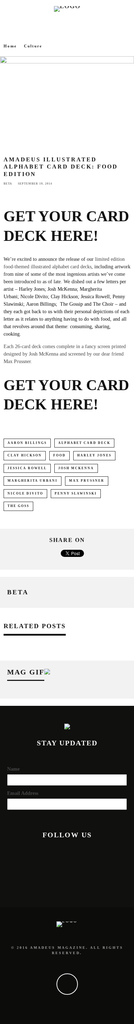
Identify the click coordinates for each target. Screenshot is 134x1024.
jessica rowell (27, 468)
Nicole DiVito (25, 493)
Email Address (22, 793)
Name (13, 769)
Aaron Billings (27, 443)
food (59, 455)
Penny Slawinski (76, 493)
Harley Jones (94, 455)
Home (10, 46)
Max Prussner (17, 361)
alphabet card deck (84, 443)
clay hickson (25, 455)
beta (8, 183)
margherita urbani (33, 480)
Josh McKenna (43, 354)
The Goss (18, 506)
